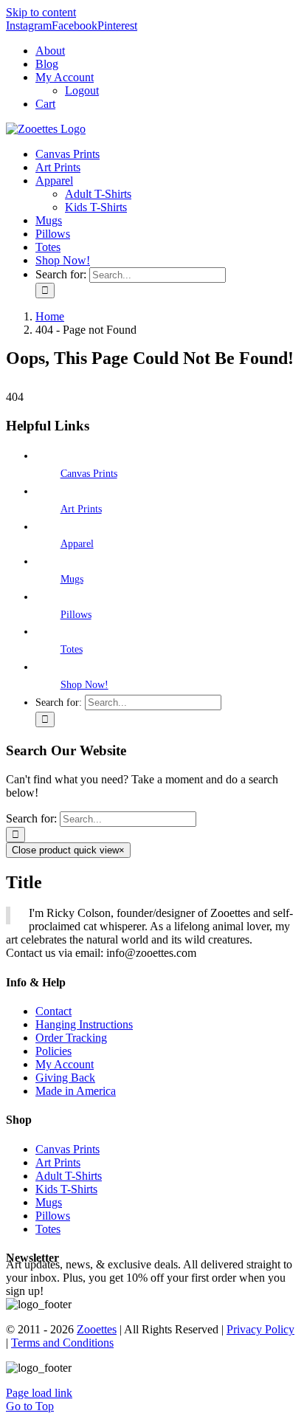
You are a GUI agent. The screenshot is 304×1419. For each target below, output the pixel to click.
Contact (53, 1011)
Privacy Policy (260, 1329)
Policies (53, 1051)
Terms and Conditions (62, 1342)
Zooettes (97, 1329)
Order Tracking (71, 1037)
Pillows (76, 614)
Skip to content (41, 12)
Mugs (72, 579)
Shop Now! (84, 684)
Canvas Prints (89, 473)
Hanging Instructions (84, 1024)
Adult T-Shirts (68, 1175)
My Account (64, 1064)
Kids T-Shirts (66, 1189)
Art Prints (81, 509)
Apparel (77, 543)
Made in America (75, 1091)
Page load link (39, 1393)
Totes (72, 649)
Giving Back (65, 1077)
